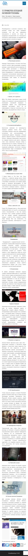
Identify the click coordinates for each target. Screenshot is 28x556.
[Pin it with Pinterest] (14, 545)
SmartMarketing (12, 553)
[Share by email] (21, 545)
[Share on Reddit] (11, 545)
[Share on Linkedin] (18, 545)
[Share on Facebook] (3, 545)
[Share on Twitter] (7, 545)
